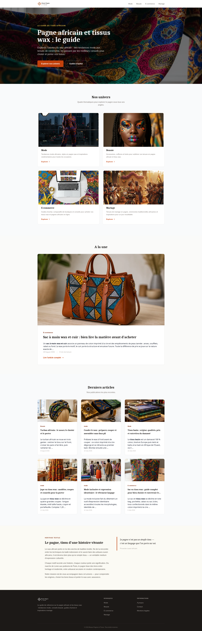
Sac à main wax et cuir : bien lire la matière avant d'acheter (89, 337)
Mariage (162, 4)
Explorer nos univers (50, 64)
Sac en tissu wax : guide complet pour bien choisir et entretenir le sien (143, 492)
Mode (130, 4)
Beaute (139, 4)
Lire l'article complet (52, 358)
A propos (140, 603)
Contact (140, 607)
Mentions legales (143, 611)
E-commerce (150, 4)
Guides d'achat (76, 64)
